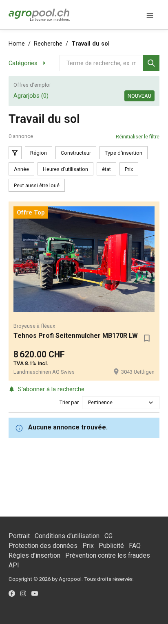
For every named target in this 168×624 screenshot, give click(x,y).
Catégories (23, 63)
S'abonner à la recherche (51, 389)
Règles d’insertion (34, 555)
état (106, 169)
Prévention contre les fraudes (107, 555)
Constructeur (76, 153)
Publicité (111, 546)
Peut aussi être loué (37, 185)
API (14, 565)
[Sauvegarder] (146, 338)
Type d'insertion (123, 153)
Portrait (19, 536)
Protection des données (43, 546)
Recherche (48, 43)
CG (108, 536)
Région (38, 153)
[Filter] (15, 152)
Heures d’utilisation (65, 169)
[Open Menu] (149, 14)
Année (21, 169)
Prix (129, 169)
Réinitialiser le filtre (137, 137)
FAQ (135, 546)
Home (17, 43)
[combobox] (88, 402)
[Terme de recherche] (151, 63)
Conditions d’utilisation (67, 536)
